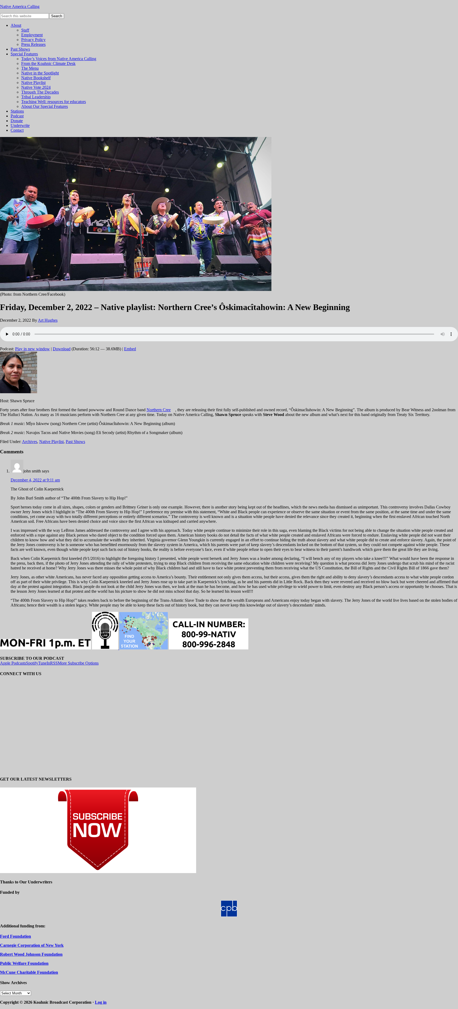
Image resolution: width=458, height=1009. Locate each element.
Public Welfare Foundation (24, 963)
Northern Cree (159, 410)
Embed (130, 349)
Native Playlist (51, 441)
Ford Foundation (15, 936)
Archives (29, 441)
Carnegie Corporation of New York (32, 945)
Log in (101, 1002)
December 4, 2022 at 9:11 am (35, 480)
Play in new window (32, 349)
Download (62, 349)
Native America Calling (19, 6)
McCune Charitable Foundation (29, 972)
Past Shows (75, 441)
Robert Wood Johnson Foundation (31, 954)
